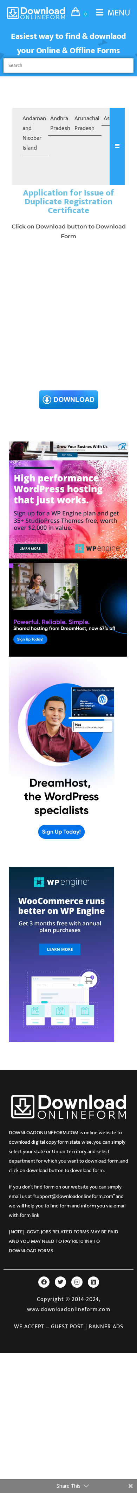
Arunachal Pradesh (86, 123)
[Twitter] (60, 1282)
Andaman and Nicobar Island (34, 133)
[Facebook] (44, 1282)
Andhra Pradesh (60, 123)
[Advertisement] (68, 317)
